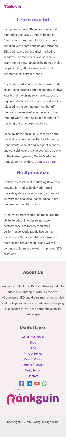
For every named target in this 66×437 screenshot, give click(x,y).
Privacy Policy (33, 353)
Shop (33, 342)
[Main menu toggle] (58, 6)
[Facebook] (21, 383)
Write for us (33, 370)
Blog (33, 348)
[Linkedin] (29, 383)
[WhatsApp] (45, 383)
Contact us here (45, 161)
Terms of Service (33, 365)
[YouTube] (37, 383)
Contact (33, 376)
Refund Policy (33, 359)
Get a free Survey (33, 337)
